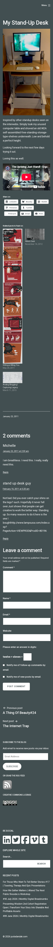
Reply (5, 472)
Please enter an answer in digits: (20, 647)
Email (6, 614)
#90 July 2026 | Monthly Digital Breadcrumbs (25, 899)
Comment (9, 567)
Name (6, 598)
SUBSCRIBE (12, 766)
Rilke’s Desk (30, 241)
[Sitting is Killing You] (12, 296)
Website (7, 630)
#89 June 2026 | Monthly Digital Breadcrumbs (25, 916)
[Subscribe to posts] (7, 784)
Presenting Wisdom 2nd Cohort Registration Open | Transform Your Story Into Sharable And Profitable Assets (26, 907)
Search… (7, 856)
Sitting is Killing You (11, 365)
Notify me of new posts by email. (24, 676)
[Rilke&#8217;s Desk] (35, 234)
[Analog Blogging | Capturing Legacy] (12, 377)
